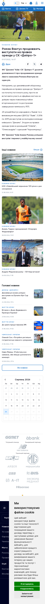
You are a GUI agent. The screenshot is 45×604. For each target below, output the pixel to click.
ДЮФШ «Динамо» (10, 290)
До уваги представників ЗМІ (14, 325)
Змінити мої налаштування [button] (27, 594)
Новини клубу (10, 45)
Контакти (6, 569)
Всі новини (23, 368)
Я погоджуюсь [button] (27, 584)
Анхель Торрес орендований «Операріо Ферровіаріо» (19, 230)
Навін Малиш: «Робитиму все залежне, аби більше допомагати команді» (16, 354)
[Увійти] (36, 3)
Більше (36, 150)
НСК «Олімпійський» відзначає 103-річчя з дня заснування (22, 187)
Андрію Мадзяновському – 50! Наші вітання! (21, 272)
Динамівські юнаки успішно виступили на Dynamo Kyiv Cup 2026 (15, 295)
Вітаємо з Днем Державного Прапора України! (14, 311)
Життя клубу (8, 307)
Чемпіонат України (11, 334)
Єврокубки (7, 536)
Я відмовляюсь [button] (27, 589)
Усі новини (7, 532)
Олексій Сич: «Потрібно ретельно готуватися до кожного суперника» (17, 338)
